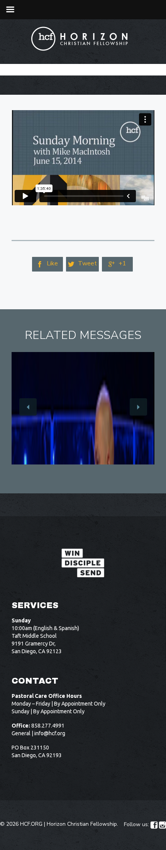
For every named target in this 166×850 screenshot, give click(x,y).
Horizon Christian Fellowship (82, 824)
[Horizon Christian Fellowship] (80, 38)
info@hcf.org (49, 733)
